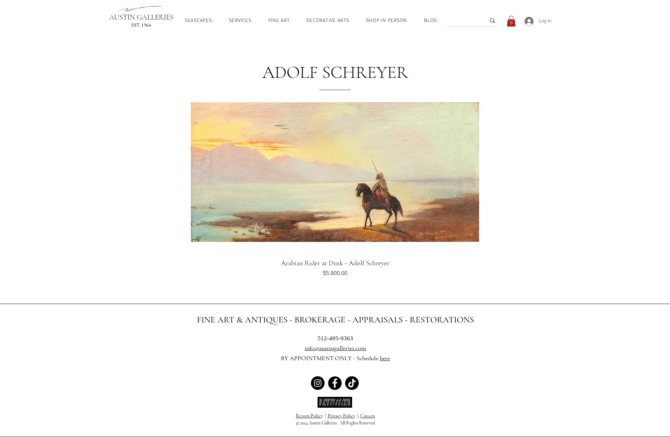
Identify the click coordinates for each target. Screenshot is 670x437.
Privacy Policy (341, 416)
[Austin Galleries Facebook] (335, 383)
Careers (367, 416)
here (385, 358)
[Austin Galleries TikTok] (352, 383)
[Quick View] (335, 172)
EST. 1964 (141, 25)
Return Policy (309, 416)
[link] (511, 21)
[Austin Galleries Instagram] (318, 383)
